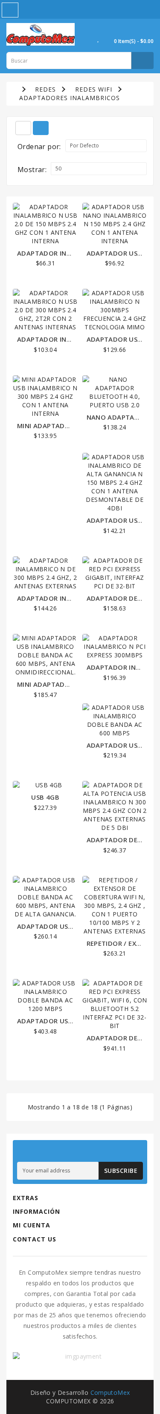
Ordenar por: (39, 146)
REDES (45, 89)
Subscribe (121, 1170)
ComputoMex (110, 1392)
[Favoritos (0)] (98, 39)
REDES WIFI (93, 89)
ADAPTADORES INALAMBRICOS (69, 98)
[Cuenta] (88, 39)
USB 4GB (45, 797)
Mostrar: (32, 169)
